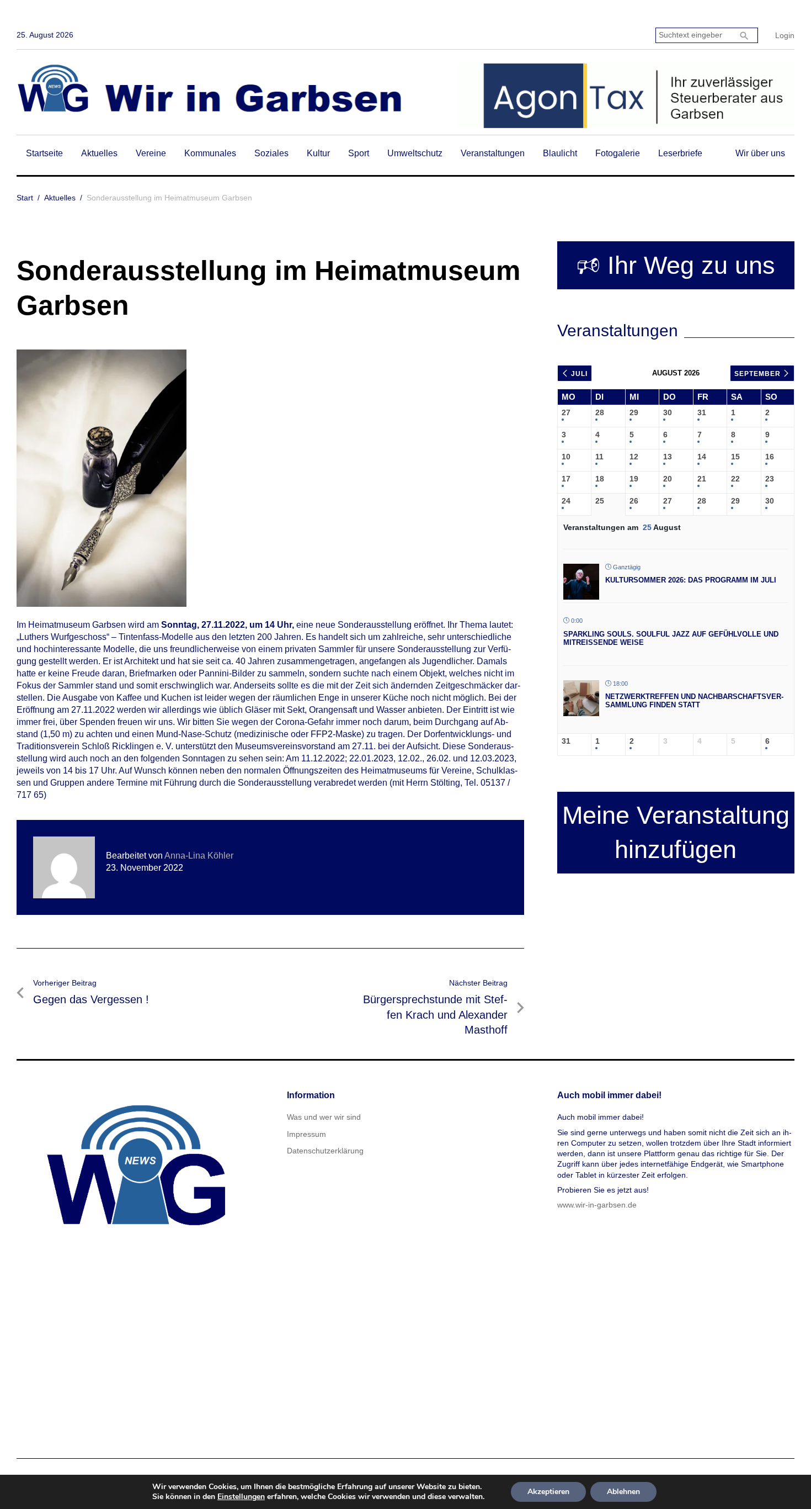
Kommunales (210, 153)
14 (701, 456)
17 (566, 478)
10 (566, 456)
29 (633, 412)
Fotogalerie (617, 153)
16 (769, 456)
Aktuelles (99, 153)
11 (599, 456)
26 (633, 500)
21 (701, 478)
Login (784, 35)
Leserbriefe (680, 153)
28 (599, 412)
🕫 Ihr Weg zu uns (676, 265)
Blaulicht (560, 153)
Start (25, 197)
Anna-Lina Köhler (198, 855)
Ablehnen (623, 1491)
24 (566, 500)
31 (701, 412)
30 (667, 412)
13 (667, 456)
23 (769, 478)
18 (599, 478)
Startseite (44, 153)
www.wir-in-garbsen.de (597, 1204)
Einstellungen (241, 1497)
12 (633, 456)
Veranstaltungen (493, 153)
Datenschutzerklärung (325, 1150)
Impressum (306, 1134)
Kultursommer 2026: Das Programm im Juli (690, 580)
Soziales (271, 153)
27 (566, 412)
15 (735, 456)
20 (667, 478)
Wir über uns (760, 153)
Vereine (151, 153)
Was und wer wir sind (324, 1117)
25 (599, 500)
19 (633, 478)
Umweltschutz (414, 153)
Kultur (318, 153)
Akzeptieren (548, 1491)
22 (735, 478)
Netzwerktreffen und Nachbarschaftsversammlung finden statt (694, 701)
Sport (358, 153)
